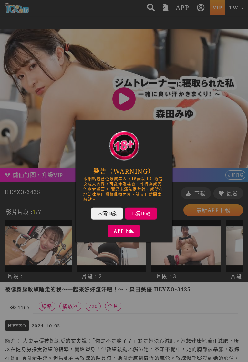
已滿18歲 (140, 213)
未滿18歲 (107, 213)
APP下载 (124, 231)
